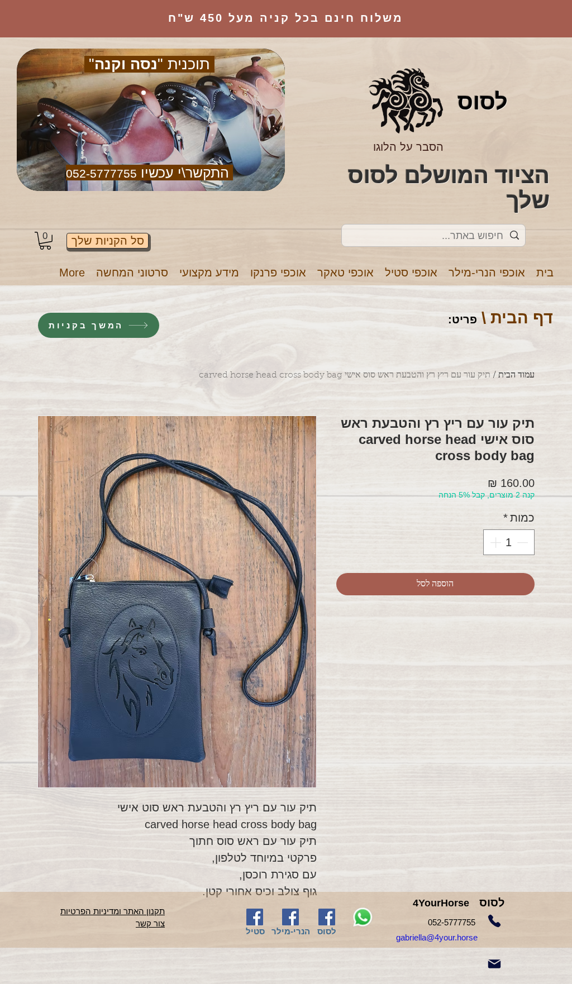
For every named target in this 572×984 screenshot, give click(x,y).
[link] (45, 241)
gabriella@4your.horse (450, 937)
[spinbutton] (509, 542)
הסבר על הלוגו (408, 147)
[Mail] (494, 964)
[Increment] (494, 542)
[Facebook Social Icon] (254, 917)
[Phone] (494, 921)
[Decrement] (523, 542)
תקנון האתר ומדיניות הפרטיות (112, 911)
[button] (487, 272)
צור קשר (150, 923)
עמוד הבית (516, 375)
